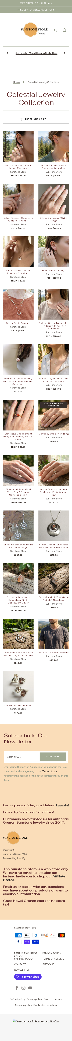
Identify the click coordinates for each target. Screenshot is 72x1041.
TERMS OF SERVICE (53, 958)
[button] (5, 29)
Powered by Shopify (14, 858)
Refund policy (17, 999)
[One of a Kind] (53, 578)
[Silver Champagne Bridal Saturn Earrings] (18, 525)
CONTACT (20, 964)
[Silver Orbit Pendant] (18, 304)
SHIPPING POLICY (24, 958)
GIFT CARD (48, 964)
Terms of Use (49, 771)
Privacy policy (34, 999)
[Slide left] (7, 53)
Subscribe (52, 756)
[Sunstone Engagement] (18, 415)
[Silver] (53, 470)
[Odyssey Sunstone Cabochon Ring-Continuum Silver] (18, 578)
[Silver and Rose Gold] (18, 470)
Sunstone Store (12, 854)
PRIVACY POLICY (51, 953)
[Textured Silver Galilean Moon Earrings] (18, 146)
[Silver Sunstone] (53, 199)
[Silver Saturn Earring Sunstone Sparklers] (53, 146)
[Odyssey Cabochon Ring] (53, 415)
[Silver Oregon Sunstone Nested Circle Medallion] (53, 525)
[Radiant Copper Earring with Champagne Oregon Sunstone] (18, 359)
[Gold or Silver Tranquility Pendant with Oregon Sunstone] (53, 304)
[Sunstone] (18, 686)
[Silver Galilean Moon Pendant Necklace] (18, 251)
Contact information (45, 1005)
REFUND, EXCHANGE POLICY (25, 955)
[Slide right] (64, 53)
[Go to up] (67, 1036)
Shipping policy (23, 1005)
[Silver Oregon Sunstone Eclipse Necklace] (53, 359)
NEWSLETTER (22, 969)
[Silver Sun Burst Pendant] (53, 634)
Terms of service (53, 999)
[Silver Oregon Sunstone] (18, 199)
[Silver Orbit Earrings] (53, 251)
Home (16, 82)
